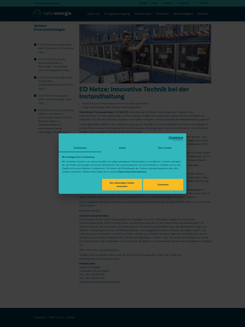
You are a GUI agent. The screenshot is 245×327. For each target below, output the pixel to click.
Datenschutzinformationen (132, 171)
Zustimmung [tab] (80, 148)
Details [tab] (122, 148)
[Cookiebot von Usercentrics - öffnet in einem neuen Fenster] (170, 138)
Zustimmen (163, 184)
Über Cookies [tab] (165, 148)
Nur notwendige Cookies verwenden (122, 184)
